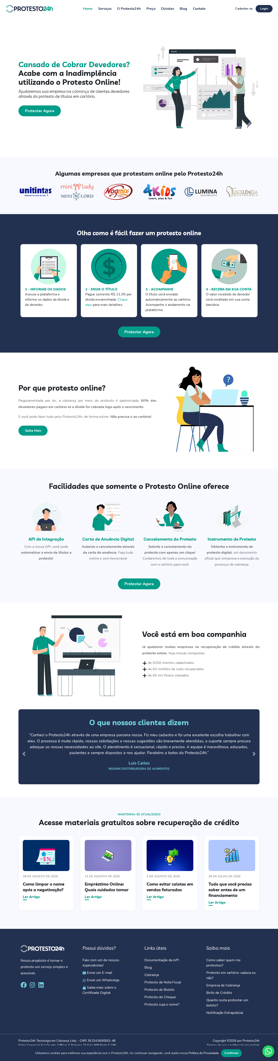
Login (264, 8)
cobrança (80, 91)
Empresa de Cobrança (223, 985)
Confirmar (231, 1053)
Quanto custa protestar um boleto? (227, 1003)
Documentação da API (161, 960)
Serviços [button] (105, 8)
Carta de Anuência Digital (108, 539)
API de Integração (46, 539)
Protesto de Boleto (159, 989)
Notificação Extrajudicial (224, 1012)
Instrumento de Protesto (232, 539)
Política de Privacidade (203, 1053)
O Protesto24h (129, 8)
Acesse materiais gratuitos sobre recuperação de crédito (139, 822)
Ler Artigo (31, 896)
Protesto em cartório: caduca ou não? (231, 975)
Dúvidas (167, 8)
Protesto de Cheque (160, 997)
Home (88, 8)
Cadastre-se (244, 8)
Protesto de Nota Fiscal (162, 982)
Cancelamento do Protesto (170, 539)
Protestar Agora (39, 110)
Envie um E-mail (99, 972)
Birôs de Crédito (219, 992)
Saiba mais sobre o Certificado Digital (99, 990)
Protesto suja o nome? (162, 1004)
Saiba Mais (33, 430)
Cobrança (151, 975)
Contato (199, 8)
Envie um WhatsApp (102, 980)
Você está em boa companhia (194, 634)
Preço (151, 8)
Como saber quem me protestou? (223, 963)
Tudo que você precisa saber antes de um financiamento (230, 889)
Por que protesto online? (62, 387)
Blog (183, 8)
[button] (24, 754)
